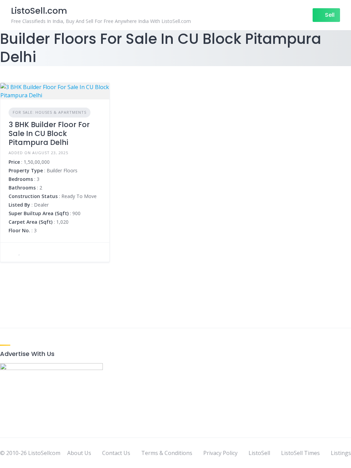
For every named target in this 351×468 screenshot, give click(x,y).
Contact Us (116, 453)
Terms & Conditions (166, 453)
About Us (79, 453)
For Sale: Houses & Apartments (49, 112)
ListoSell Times (300, 453)
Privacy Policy (220, 453)
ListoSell (259, 453)
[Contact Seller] (11, 252)
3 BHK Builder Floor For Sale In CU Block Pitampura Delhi (49, 134)
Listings (341, 453)
